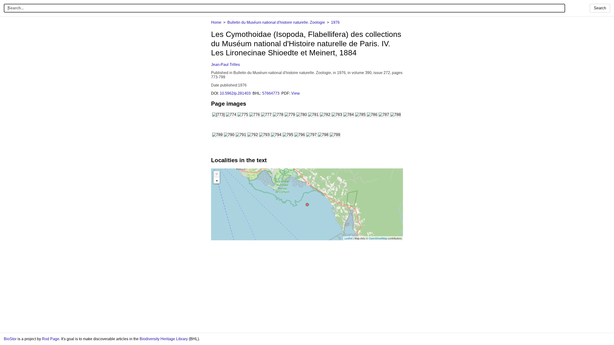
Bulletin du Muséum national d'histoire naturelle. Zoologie (276, 22)
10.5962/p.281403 (235, 93)
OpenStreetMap (378, 238)
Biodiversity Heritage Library (164, 339)
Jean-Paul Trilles (225, 65)
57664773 (270, 93)
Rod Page (50, 339)
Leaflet (348, 238)
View (295, 93)
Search (600, 8)
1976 (335, 22)
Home (216, 22)
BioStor (10, 339)
